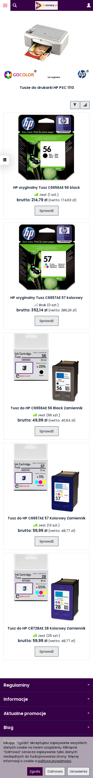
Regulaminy (17, 685)
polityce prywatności (54, 761)
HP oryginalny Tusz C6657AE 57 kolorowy (46, 297)
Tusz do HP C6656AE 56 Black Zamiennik (47, 408)
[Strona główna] (46, 5)
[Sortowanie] (85, 105)
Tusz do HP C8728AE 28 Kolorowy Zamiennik (46, 628)
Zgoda (35, 771)
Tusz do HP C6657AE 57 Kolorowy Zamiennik (47, 518)
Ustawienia (78, 771)
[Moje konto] (88, 5)
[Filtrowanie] (74, 105)
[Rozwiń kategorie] (5, 5)
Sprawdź (47, 210)
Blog (8, 728)
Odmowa (55, 771)
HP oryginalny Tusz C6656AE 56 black (46, 187)
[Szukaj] (14, 5)
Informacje (16, 699)
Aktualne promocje (25, 713)
